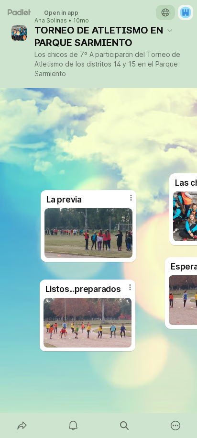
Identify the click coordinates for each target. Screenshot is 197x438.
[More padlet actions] (175, 425)
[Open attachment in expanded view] (87, 323)
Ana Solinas (50, 20)
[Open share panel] (22, 425)
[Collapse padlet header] (170, 30)
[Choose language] (165, 12)
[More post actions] (123, 291)
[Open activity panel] (73, 425)
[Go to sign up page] (185, 12)
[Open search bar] (124, 425)
